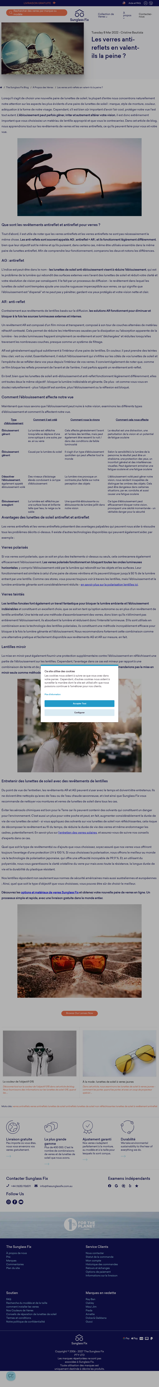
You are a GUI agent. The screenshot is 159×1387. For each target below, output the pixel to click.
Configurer (79, 713)
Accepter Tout (79, 704)
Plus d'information (53, 695)
